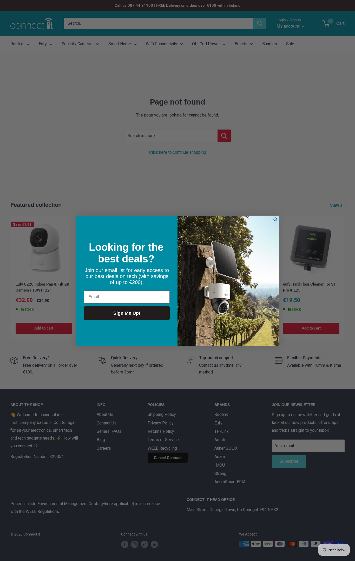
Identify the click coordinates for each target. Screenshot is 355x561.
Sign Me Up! (126, 312)
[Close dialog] (275, 219)
